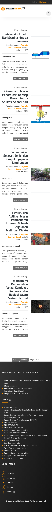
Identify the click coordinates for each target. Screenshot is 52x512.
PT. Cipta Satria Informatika (15, 456)
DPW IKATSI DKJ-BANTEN (13, 428)
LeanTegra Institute (12, 443)
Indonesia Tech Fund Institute (16, 433)
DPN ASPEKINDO (10, 423)
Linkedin (10, 482)
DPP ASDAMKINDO (11, 425)
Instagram (11, 478)
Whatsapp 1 (11, 492)
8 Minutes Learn (10, 407)
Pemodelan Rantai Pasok (14, 391)
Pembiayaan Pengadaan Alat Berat (18, 388)
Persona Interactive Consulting (16, 453)
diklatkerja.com (44, 2)
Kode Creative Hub (11, 440)
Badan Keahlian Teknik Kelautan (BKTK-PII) (20, 420)
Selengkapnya (19, 78)
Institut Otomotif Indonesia (15, 438)
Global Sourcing (10, 386)
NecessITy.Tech (10, 451)
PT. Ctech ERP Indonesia (13, 458)
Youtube (10, 487)
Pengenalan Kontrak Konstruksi (16, 393)
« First (15, 360)
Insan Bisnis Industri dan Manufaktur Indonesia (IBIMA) (25, 435)
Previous (24, 360)
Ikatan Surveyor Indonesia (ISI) (16, 430)
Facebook (11, 473)
